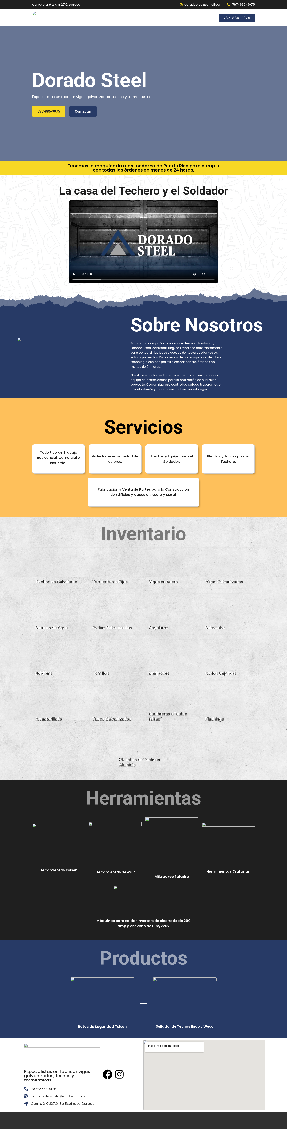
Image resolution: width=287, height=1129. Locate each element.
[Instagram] (119, 1074)
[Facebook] (107, 1074)
